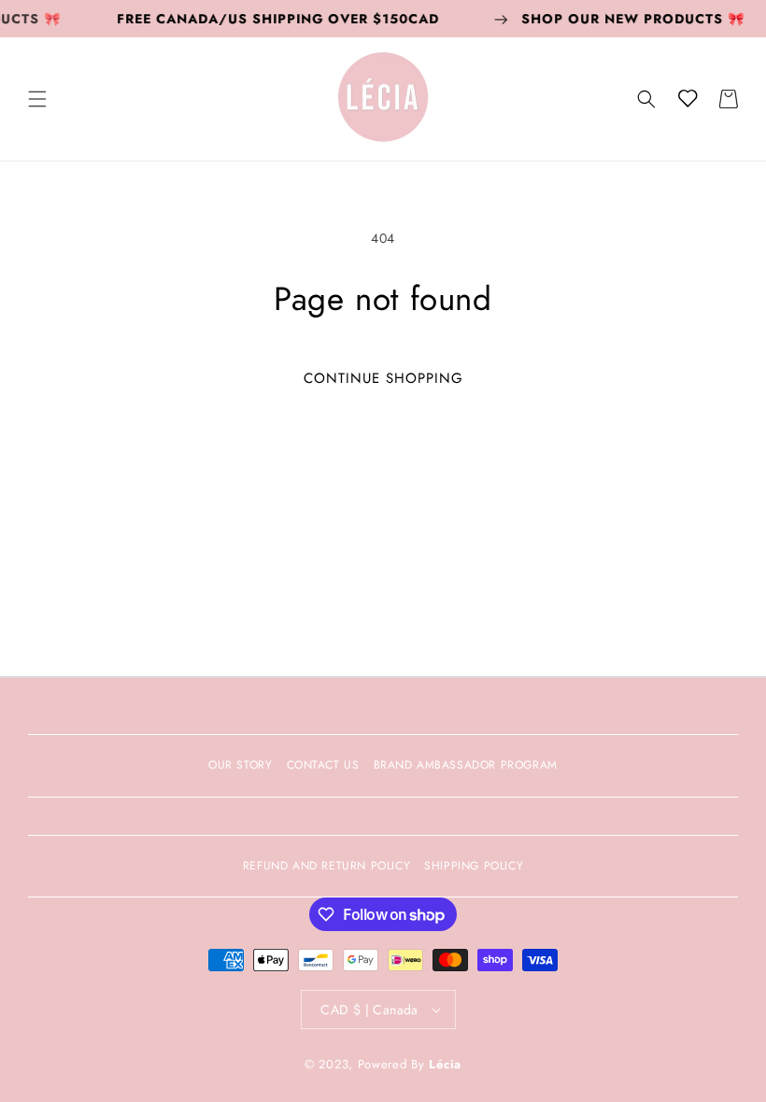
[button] (37, 99)
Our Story (240, 764)
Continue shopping (383, 378)
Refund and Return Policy (326, 865)
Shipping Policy (473, 865)
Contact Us (323, 764)
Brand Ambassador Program (466, 764)
